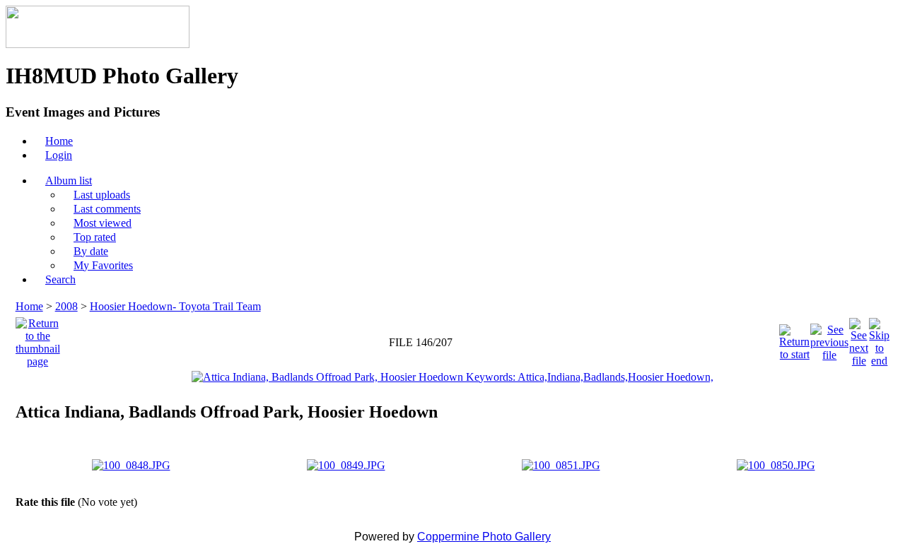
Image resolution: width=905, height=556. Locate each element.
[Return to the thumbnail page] (38, 339)
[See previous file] (829, 339)
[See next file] (858, 339)
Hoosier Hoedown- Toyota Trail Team (175, 306)
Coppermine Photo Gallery (484, 537)
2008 (66, 306)
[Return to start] (794, 339)
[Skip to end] (879, 339)
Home (29, 306)
